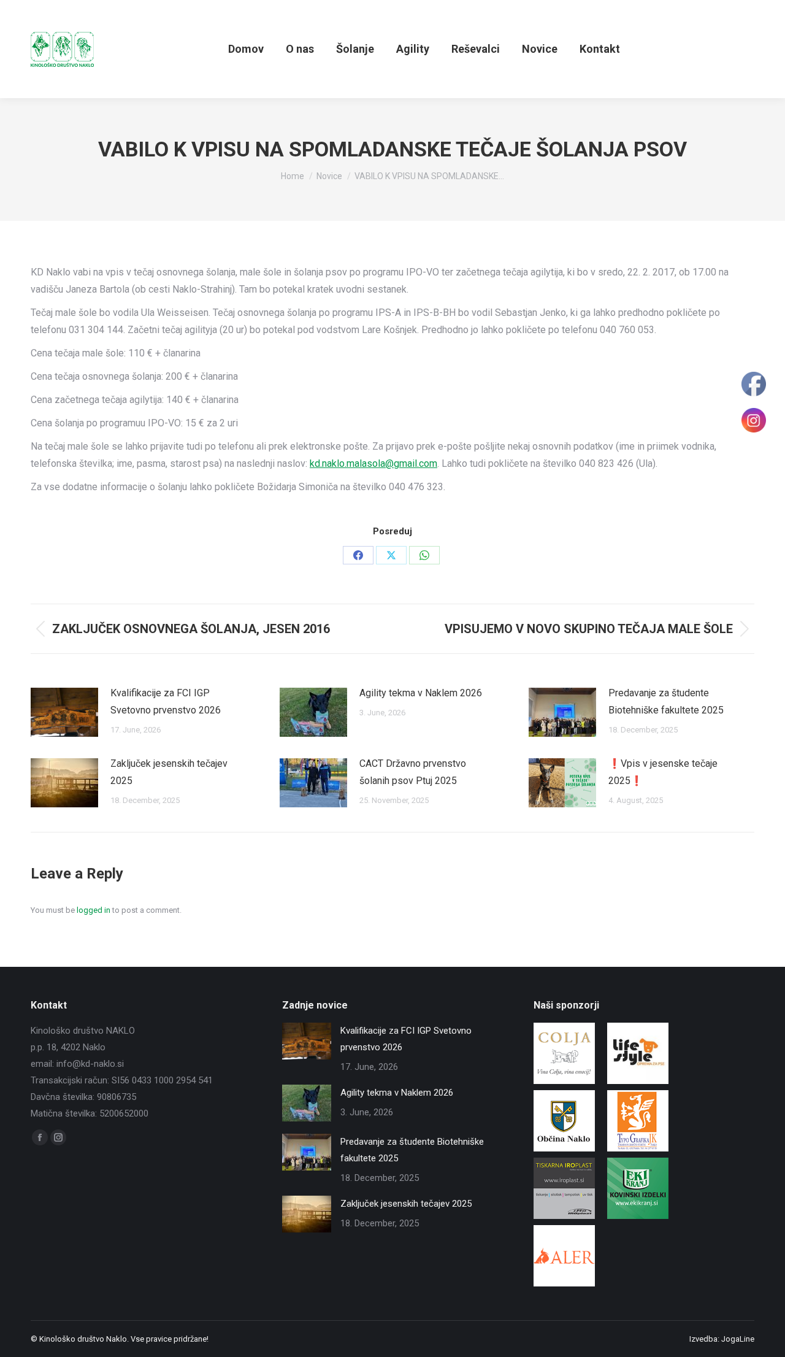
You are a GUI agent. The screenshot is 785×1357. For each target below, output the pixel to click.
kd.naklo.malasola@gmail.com (373, 463)
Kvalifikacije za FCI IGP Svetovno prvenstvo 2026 (165, 701)
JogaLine (737, 1339)
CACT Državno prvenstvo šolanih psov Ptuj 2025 (412, 772)
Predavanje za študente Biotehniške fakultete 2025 (666, 701)
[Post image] (64, 712)
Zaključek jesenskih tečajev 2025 (169, 772)
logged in (93, 910)
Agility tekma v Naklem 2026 (420, 693)
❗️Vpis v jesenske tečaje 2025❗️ (663, 772)
